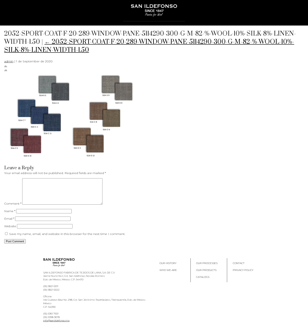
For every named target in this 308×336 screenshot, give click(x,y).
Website (10, 226)
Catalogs (202, 276)
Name (9, 211)
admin (8, 61)
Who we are (168, 270)
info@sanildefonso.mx (56, 320)
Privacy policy (243, 270)
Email (9, 219)
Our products (206, 270)
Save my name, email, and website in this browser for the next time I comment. (67, 234)
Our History (167, 263)
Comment (12, 203)
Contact (239, 263)
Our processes (206, 263)
